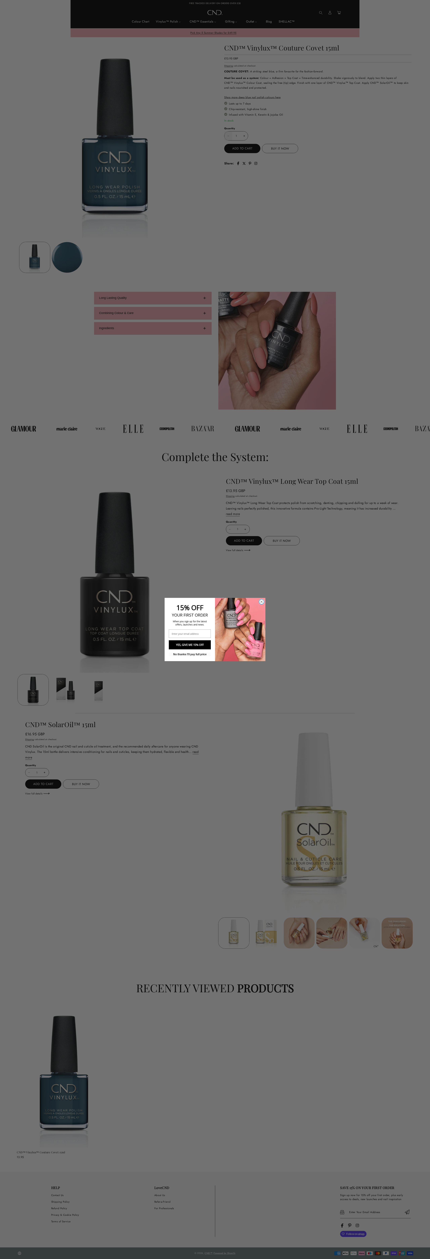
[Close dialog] (261, 601)
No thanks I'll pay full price (190, 654)
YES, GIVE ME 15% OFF (190, 645)
